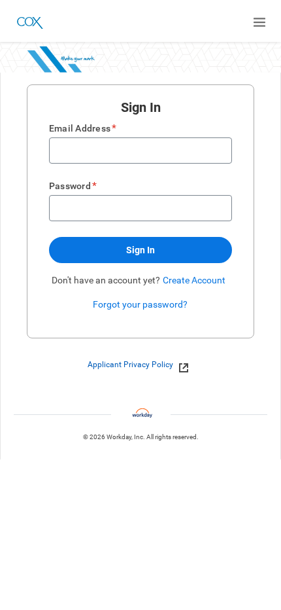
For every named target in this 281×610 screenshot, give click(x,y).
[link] (180, 365)
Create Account (194, 280)
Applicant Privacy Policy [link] (130, 364)
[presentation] (141, 364)
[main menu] (259, 22)
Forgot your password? (140, 304)
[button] (140, 250)
